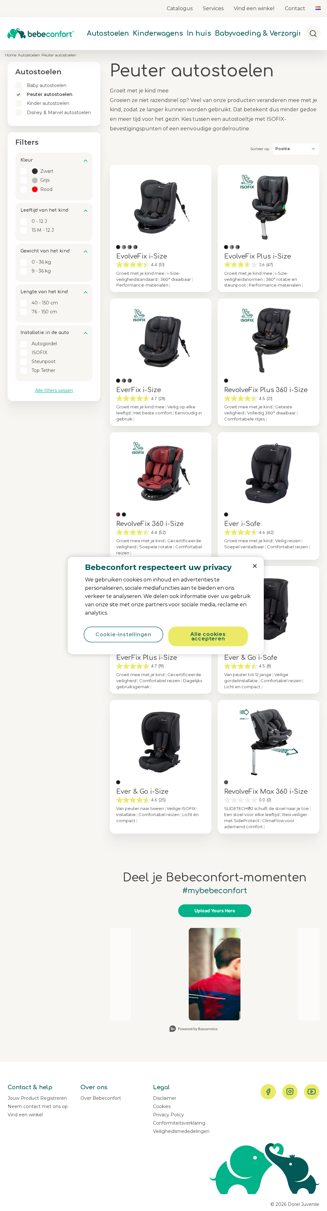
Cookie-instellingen (123, 634)
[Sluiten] (255, 566)
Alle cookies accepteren (208, 636)
